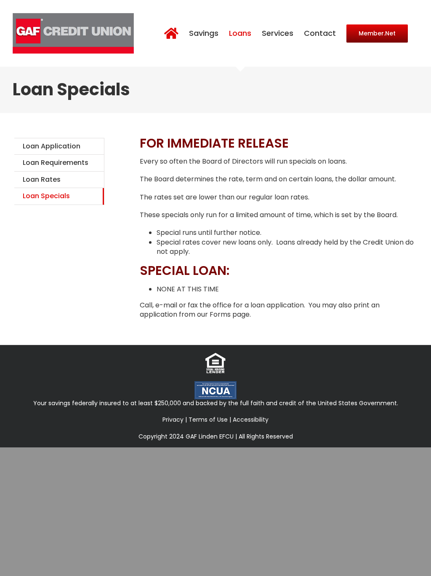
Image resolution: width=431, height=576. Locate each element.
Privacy (173, 419)
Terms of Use (208, 419)
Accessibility (251, 419)
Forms (220, 314)
